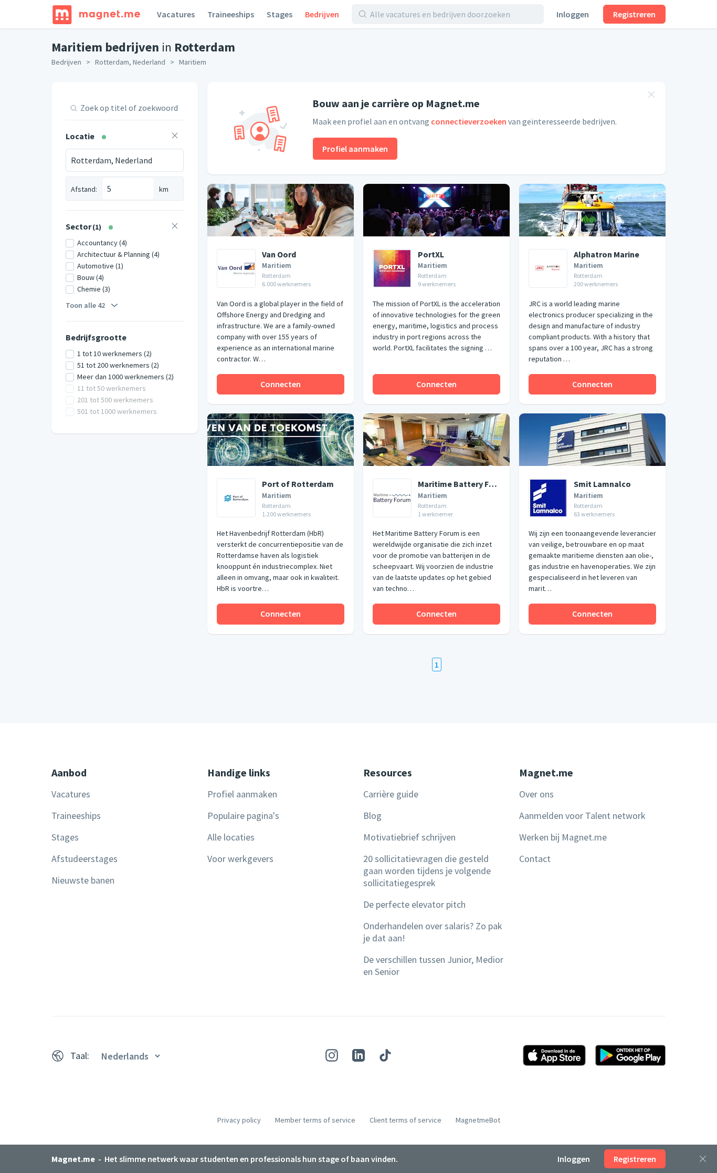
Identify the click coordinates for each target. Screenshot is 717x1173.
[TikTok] (385, 1055)
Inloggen (572, 14)
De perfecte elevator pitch (414, 904)
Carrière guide (390, 794)
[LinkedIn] (358, 1055)
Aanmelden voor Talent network (582, 815)
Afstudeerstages (84, 859)
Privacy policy (239, 1120)
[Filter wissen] (175, 137)
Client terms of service (405, 1120)
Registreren (634, 14)
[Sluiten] (703, 1159)
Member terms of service (315, 1120)
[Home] (96, 14)
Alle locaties (231, 837)
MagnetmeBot (478, 1120)
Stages (279, 14)
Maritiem (192, 62)
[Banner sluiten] (651, 96)
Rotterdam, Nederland (130, 62)
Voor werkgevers (240, 859)
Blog (372, 815)
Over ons (536, 794)
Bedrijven (322, 14)
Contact (535, 859)
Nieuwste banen (82, 880)
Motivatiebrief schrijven (409, 837)
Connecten (280, 384)
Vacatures (176, 14)
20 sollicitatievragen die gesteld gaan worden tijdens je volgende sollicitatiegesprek (427, 871)
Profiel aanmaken (355, 148)
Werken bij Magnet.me (563, 837)
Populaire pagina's (243, 815)
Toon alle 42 (85, 305)
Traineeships (230, 14)
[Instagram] (331, 1055)
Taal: (79, 1056)
